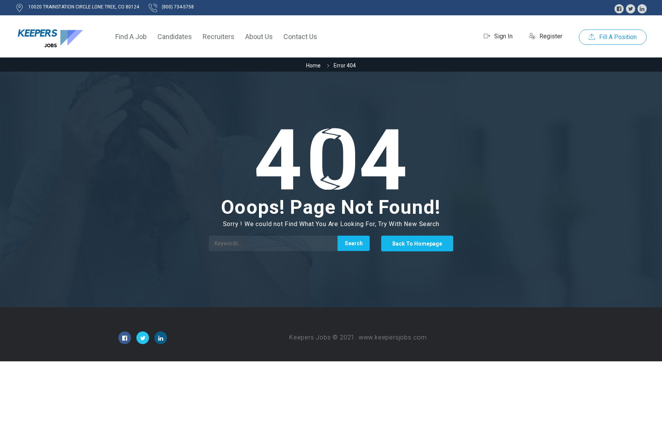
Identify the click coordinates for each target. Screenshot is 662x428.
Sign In (503, 36)
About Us (259, 37)
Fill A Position (617, 37)
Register (550, 36)
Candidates (174, 37)
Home (313, 65)
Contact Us (300, 37)
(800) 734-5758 (178, 7)
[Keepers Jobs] (49, 36)
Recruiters (218, 37)
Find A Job (131, 37)
